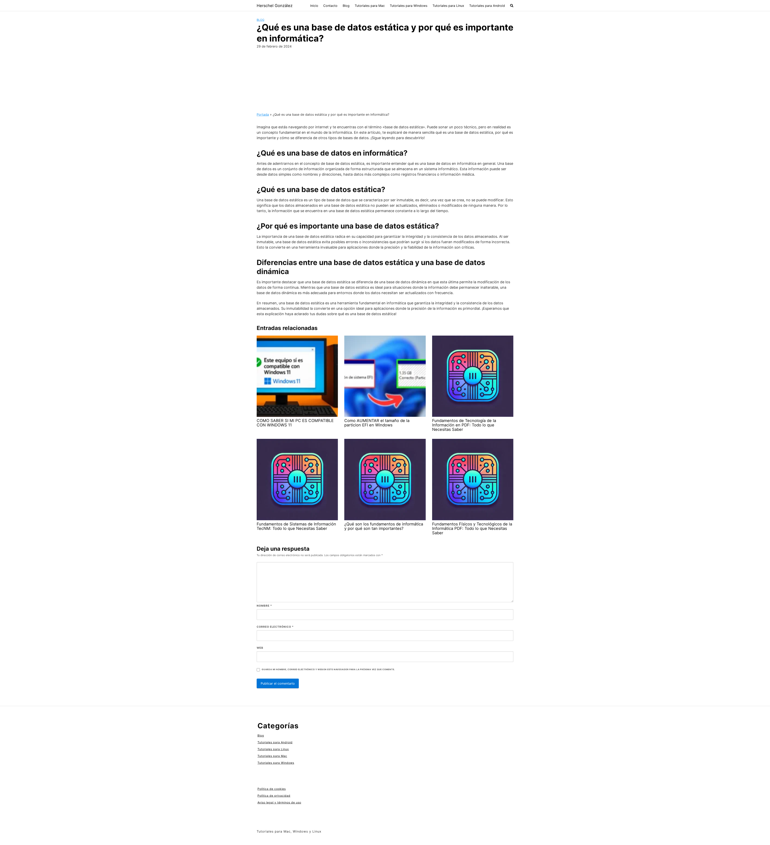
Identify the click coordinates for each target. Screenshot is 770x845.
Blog (346, 6)
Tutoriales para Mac (370, 6)
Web (260, 647)
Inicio (314, 6)
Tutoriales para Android (487, 6)
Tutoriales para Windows (408, 6)
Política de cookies (271, 788)
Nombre (264, 605)
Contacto (330, 6)
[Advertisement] (385, 82)
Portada (263, 114)
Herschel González (275, 6)
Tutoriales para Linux (448, 6)
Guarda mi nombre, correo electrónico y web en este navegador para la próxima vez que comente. (328, 669)
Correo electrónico (275, 626)
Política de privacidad (273, 795)
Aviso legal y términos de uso (279, 802)
